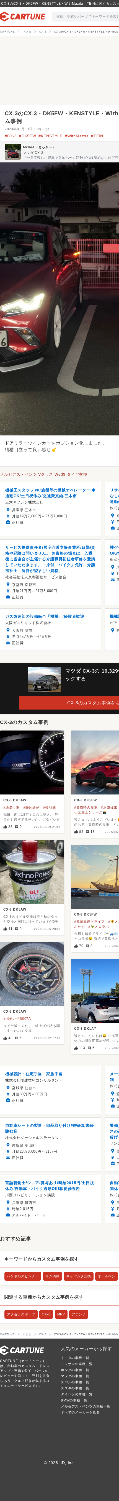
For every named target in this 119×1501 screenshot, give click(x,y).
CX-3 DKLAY (85, 1029)
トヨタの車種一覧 (75, 1358)
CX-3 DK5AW (14, 800)
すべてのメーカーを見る (80, 1412)
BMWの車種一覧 (74, 1400)
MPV (61, 1314)
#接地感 (49, 807)
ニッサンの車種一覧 (77, 1364)
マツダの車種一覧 (75, 1376)
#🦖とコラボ (98, 927)
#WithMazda (77, 136)
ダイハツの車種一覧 (77, 1394)
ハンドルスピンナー (23, 1276)
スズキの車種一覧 (75, 1388)
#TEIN (97, 136)
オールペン (106, 1276)
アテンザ (79, 1314)
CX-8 (46, 1314)
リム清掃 (52, 1276)
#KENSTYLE (50, 136)
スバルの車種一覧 (75, 1382)
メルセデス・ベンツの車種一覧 (85, 1406)
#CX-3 (11, 136)
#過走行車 (11, 807)
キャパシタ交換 (78, 1276)
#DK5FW (27, 136)
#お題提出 (109, 807)
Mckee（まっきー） (39, 147)
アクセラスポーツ (21, 1314)
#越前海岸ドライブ (89, 922)
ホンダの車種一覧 (75, 1370)
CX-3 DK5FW (85, 800)
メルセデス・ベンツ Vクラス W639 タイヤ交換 (43, 474)
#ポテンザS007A (17, 1019)
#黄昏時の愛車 (86, 807)
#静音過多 (31, 807)
